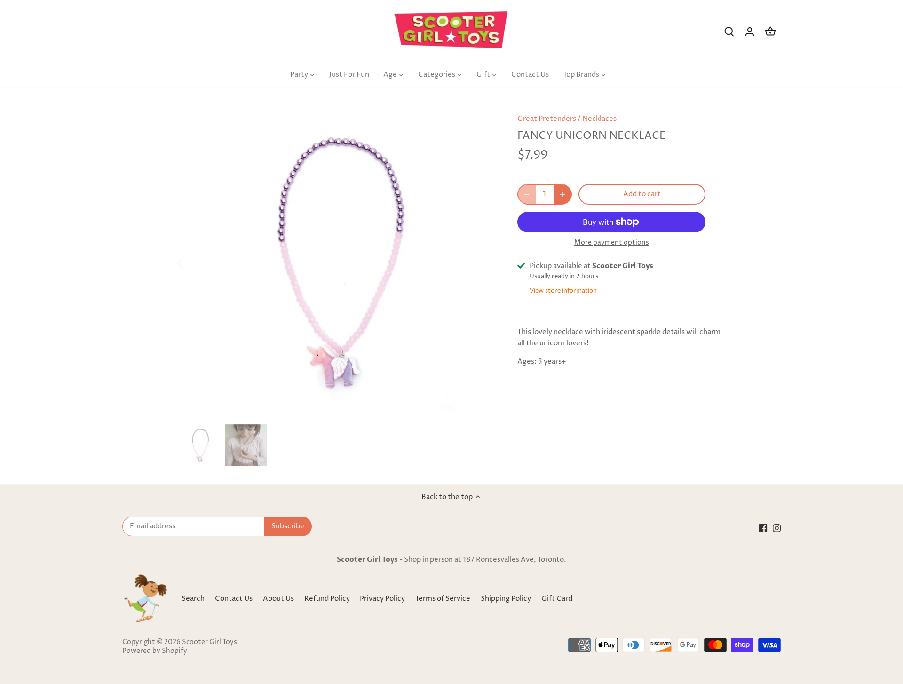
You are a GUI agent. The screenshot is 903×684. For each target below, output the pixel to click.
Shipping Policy (506, 599)
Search (193, 599)
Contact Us (234, 599)
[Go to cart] (770, 32)
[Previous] (192, 262)
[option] (337, 262)
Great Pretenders (546, 119)
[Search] (729, 32)
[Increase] (562, 194)
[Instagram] (777, 528)
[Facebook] (763, 528)
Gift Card (556, 599)
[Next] (480, 262)
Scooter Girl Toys (209, 642)
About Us (278, 599)
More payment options (611, 242)
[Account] (749, 32)
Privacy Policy (383, 599)
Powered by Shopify (154, 651)
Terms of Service (443, 599)
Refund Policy (327, 599)
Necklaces (599, 119)
